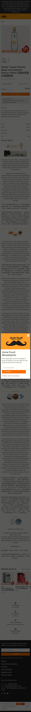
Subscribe (7, 371)
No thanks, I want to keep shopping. (10, 376)
